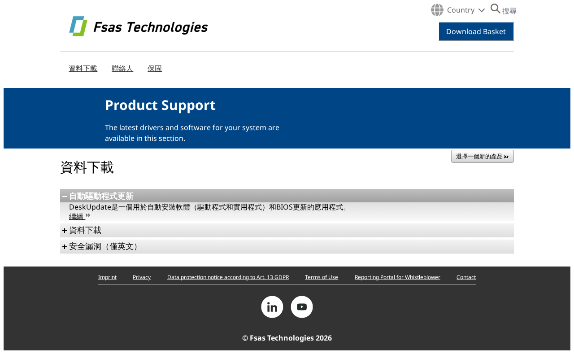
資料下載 (83, 68)
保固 (155, 68)
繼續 (77, 216)
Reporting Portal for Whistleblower (397, 277)
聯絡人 (122, 68)
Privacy (142, 277)
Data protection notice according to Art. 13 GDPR (228, 277)
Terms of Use (321, 277)
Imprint (107, 277)
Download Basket (476, 31)
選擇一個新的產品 (480, 156)
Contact (466, 277)
